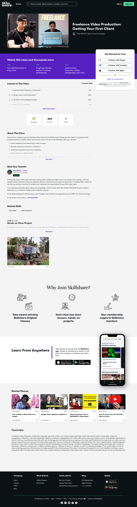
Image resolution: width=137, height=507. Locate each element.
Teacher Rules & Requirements (68, 486)
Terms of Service (124, 83)
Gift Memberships (87, 480)
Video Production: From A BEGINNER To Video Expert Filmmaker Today (79, 416)
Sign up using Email (115, 79)
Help (52, 499)
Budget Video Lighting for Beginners (54, 414)
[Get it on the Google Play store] (82, 362)
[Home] (7, 4)
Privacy (58, 499)
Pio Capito (11, 267)
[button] (22, 3)
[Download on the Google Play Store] (114, 487)
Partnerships (40, 483)
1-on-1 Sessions (86, 486)
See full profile (32, 197)
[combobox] (52, 4)
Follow (25, 170)
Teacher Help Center (65, 483)
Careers (16, 483)
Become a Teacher (65, 480)
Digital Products (87, 483)
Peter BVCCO (20, 170)
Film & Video (13, 210)
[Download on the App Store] (63, 362)
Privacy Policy (102, 84)
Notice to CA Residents (95, 499)
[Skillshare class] (25, 401)
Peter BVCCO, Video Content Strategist (91, 34)
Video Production (26, 210)
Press (15, 486)
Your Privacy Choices (76, 499)
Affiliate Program (42, 480)
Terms (65, 499)
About (16, 480)
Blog (15, 488)
